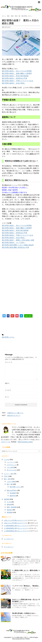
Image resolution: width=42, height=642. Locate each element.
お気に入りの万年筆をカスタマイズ (15, 520)
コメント (8, 362)
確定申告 (12, 496)
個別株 (9, 504)
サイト (7, 397)
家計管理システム (8, 337)
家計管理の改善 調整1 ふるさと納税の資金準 (18, 245)
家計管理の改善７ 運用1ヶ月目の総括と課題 (18, 240)
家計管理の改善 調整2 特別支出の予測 (15, 247)
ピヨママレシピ (11, 465)
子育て (6, 476)
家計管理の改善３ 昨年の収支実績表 (15, 76)
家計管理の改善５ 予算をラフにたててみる (17, 81)
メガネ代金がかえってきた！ (21, 557)
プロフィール (5, 442)
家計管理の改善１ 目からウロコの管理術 (17, 71)
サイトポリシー (8, 547)
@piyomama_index (25, 442)
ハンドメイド (11, 462)
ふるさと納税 (11, 481)
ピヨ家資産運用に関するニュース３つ (15, 526)
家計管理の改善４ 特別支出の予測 (14, 78)
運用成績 (9, 512)
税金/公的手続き (12, 490)
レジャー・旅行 (8, 474)
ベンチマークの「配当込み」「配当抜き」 (26, 586)
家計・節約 (7, 479)
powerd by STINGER (24, 639)
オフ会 (9, 502)
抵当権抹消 (13, 493)
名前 (7, 383)
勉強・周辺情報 (11, 507)
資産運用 (6, 499)
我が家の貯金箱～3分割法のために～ (24, 613)
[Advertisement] (18, 264)
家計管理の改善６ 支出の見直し (13, 83)
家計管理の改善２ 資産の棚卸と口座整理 (17, 73)
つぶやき (6, 459)
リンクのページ (8, 539)
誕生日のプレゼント (14, 415)
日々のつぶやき (11, 470)
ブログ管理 (10, 467)
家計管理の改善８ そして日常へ (13, 243)
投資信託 (9, 510)
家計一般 (9, 484)
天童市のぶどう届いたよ (15, 413)
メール (8, 390)
